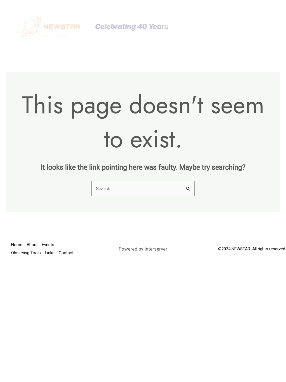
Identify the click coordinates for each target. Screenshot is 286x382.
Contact (173, 35)
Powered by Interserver (143, 249)
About (192, 18)
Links (225, 26)
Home (169, 18)
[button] (229, 18)
